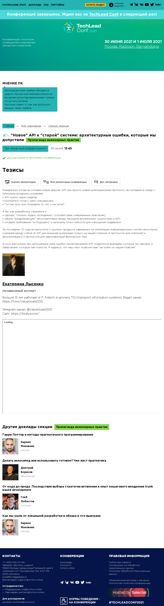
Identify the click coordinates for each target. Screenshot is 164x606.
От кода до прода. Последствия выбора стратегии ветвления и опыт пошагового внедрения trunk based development (77, 488)
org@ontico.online (31, 589)
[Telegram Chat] (131, 5)
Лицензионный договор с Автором (129, 580)
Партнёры (57, 5)
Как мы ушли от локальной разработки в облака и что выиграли (51, 516)
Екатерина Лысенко (23, 284)
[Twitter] (152, 5)
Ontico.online (67, 568)
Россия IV (65, 565)
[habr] (158, 5)
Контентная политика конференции (129, 583)
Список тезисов (58, 126)
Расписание (10, 5)
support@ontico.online (30, 580)
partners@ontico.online (31, 592)
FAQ (46, 5)
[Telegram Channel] (136, 5)
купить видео (95, 5)
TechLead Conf (104, 14)
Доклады (35, 5)
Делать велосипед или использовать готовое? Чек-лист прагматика (54, 460)
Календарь (66, 562)
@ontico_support (23, 565)
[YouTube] (147, 5)
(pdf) (22, 5)
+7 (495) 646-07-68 (13, 562)
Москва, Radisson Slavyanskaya (132, 46)
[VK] (141, 5)
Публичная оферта (120, 562)
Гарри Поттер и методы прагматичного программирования (47, 435)
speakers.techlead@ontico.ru (18, 602)
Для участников (31, 126)
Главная (8, 126)
